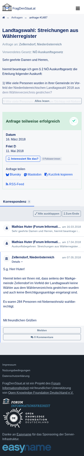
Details (16, 261)
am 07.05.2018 (71, 257)
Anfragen (17, 17)
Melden (42, 330)
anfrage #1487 (38, 17)
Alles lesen (42, 100)
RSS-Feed (16, 184)
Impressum (9, 364)
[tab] (17, 201)
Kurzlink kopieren (60, 174)
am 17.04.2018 (71, 242)
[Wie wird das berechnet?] (14, 146)
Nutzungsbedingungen (16, 370)
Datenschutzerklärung (15, 375)
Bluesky (15, 174)
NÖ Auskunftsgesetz (48, 52)
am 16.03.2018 (71, 226)
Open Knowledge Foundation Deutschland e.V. (40, 392)
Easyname (24, 434)
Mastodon (34, 174)
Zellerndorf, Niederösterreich (40, 44)
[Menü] (78, 8)
